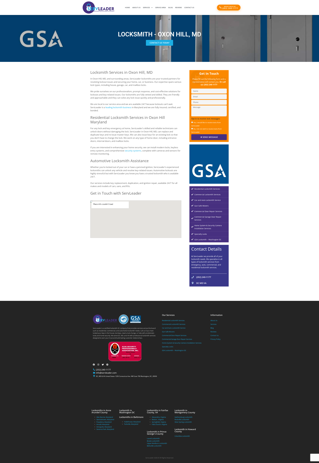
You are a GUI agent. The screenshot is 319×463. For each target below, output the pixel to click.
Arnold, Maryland (102, 424)
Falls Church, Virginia (159, 424)
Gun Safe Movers (201, 206)
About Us (136, 7)
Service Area (160, 7)
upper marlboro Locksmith (157, 443)
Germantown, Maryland (105, 419)
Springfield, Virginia (159, 422)
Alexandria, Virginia (159, 417)
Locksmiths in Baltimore (131, 417)
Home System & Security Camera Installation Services (208, 227)
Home (127, 7)
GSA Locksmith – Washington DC (207, 239)
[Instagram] (98, 365)
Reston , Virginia (158, 419)
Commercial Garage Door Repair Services (207, 218)
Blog (170, 7)
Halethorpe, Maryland (132, 422)
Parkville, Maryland (131, 424)
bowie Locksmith (153, 441)
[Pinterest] (107, 365)
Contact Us (189, 7)
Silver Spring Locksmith (183, 422)
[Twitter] (103, 365)
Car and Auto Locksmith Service (207, 200)
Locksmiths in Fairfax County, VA (157, 411)
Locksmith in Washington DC (127, 411)
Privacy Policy (215, 339)
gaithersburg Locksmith (183, 417)
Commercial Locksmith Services (207, 194)
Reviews (178, 7)
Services (146, 7)
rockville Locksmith (182, 419)
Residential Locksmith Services (207, 189)
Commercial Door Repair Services (208, 211)
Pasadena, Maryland (104, 422)
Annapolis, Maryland (104, 427)
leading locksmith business (118, 107)
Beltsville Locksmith (154, 446)
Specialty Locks (200, 234)
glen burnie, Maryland (104, 417)
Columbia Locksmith (182, 436)
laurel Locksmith (153, 438)
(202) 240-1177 (210, 84)
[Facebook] (94, 365)
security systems (133, 150)
